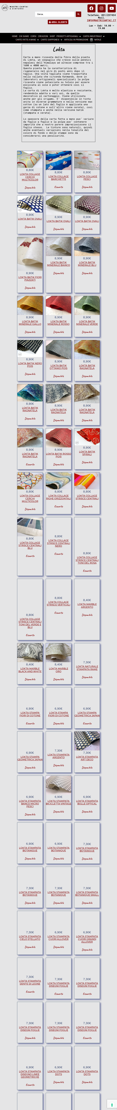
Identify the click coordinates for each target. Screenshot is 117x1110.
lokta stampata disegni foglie (58, 984)
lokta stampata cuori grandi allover (87, 939)
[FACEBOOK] (91, 8)
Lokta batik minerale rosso (58, 323)
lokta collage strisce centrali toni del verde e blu (30, 623)
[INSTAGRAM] (102, 8)
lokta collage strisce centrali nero (58, 543)
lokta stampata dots (58, 1073)
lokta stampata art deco (87, 758)
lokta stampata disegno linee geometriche (30, 1074)
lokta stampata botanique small (87, 893)
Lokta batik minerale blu (87, 264)
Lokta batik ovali (30, 219)
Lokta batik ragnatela (87, 367)
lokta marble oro (58, 670)
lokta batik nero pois (30, 365)
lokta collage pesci (87, 178)
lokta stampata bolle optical (87, 802)
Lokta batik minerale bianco (58, 264)
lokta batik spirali (87, 453)
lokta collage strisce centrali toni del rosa (87, 560)
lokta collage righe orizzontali (58, 497)
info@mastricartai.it (101, 20)
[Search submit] (78, 14)
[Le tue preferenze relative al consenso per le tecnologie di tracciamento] (112, 1105)
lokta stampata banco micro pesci (30, 804)
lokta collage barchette (58, 178)
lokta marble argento (87, 605)
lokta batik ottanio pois (58, 367)
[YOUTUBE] (112, 8)
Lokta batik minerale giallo (30, 323)
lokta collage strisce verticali (58, 603)
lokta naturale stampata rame (87, 668)
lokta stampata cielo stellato (30, 938)
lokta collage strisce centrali (87, 497)
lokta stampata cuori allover (58, 938)
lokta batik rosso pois (58, 455)
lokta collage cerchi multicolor (30, 177)
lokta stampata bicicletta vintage (58, 802)
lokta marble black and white (30, 670)
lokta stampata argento (58, 756)
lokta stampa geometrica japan (87, 714)
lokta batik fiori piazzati (30, 278)
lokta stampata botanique (30, 849)
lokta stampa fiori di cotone (30, 714)
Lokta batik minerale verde (87, 323)
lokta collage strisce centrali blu (30, 545)
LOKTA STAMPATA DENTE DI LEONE (30, 982)
